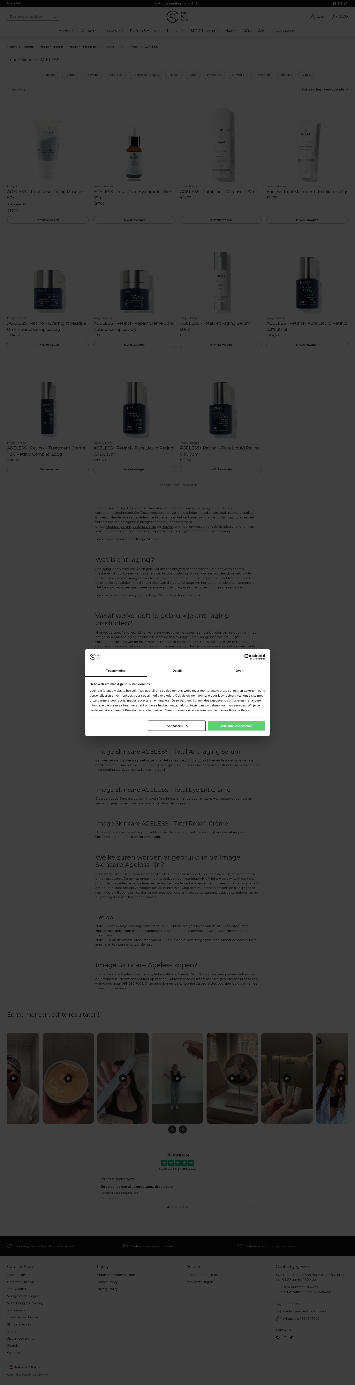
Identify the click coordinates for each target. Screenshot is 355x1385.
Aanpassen (175, 726)
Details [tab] (178, 670)
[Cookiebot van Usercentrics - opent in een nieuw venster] (247, 657)
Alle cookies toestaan (236, 726)
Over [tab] (239, 670)
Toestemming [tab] (116, 670)
